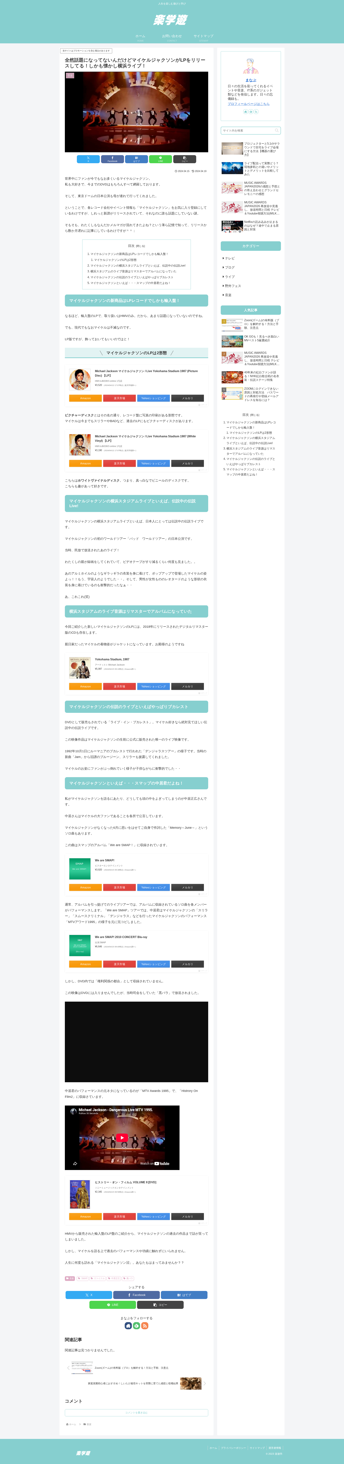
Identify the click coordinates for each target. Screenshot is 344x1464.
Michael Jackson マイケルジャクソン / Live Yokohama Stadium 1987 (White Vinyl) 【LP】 (145, 438)
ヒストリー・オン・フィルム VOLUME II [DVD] (125, 1182)
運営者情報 (275, 1447)
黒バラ (129, 1278)
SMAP (84, 1278)
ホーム (213, 1447)
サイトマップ (257, 1447)
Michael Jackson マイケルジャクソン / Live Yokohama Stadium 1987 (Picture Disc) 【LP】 (146, 373)
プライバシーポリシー (233, 1447)
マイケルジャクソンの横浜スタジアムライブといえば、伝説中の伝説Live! (137, 265)
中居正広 (115, 1278)
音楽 (72, 1278)
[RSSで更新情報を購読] (144, 1325)
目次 (131, 246)
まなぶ (250, 80)
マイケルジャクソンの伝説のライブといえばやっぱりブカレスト (132, 277)
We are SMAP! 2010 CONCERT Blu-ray (121, 937)
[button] (184, 159)
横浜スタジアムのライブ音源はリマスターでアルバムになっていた (133, 271)
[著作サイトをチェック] (128, 1325)
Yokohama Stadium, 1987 (112, 659)
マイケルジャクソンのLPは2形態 (115, 259)
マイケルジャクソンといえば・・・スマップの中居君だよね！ (130, 282)
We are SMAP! (104, 860)
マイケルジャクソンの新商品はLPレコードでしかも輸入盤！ (129, 253)
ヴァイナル (99, 1278)
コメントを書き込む (136, 1412)
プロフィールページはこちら (249, 104)
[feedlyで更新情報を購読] (136, 1325)
